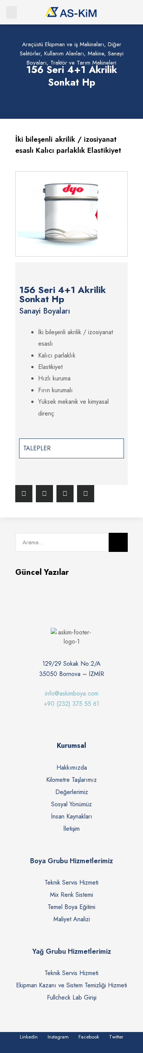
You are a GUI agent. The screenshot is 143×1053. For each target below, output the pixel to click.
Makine (96, 53)
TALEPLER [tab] (37, 448)
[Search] (118, 542)
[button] (11, 12)
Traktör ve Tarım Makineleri (83, 62)
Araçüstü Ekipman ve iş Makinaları (63, 44)
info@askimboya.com (71, 693)
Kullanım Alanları (64, 53)
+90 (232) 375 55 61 (71, 703)
